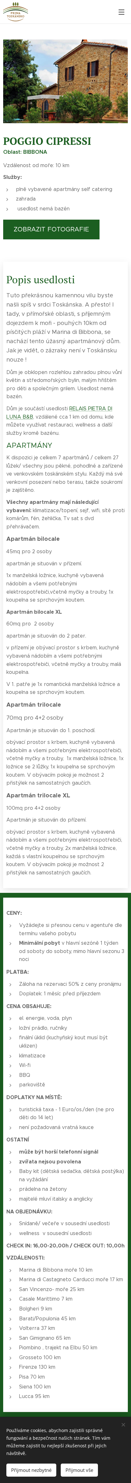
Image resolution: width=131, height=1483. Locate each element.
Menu (121, 11)
